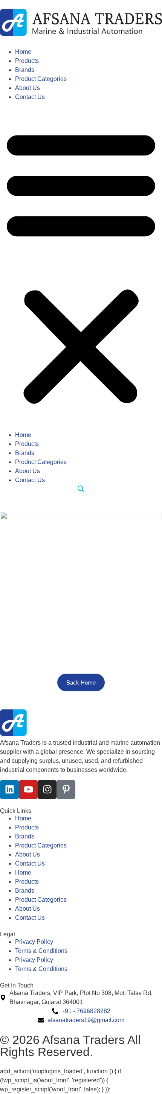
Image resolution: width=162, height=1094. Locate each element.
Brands (24, 70)
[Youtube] (28, 789)
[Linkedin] (9, 789)
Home (23, 52)
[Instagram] (47, 789)
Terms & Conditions (41, 951)
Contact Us (30, 97)
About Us (27, 88)
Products (27, 61)
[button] (81, 266)
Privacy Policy (34, 942)
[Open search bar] (81, 489)
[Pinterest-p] (66, 789)
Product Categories (41, 79)
